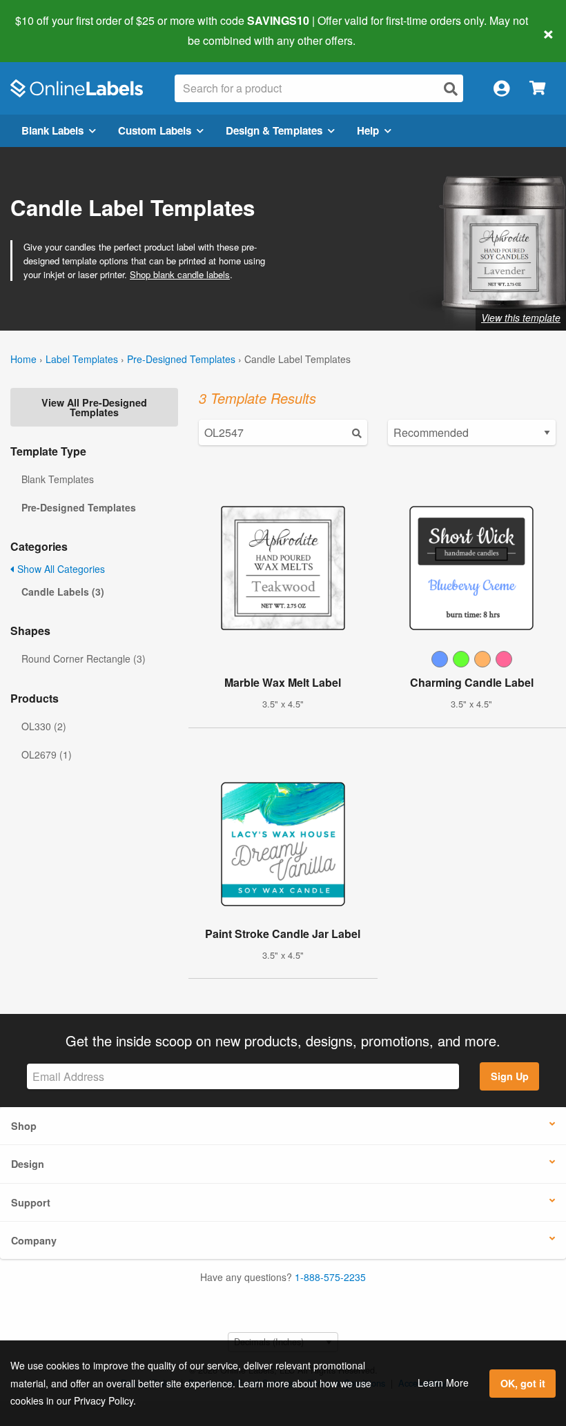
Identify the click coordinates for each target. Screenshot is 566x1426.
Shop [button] (24, 1126)
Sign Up (510, 1076)
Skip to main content (50, 30)
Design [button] (27, 1164)
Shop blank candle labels (180, 274)
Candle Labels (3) (62, 591)
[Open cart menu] (537, 88)
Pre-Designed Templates (181, 359)
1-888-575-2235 (330, 1277)
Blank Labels (52, 130)
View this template (520, 317)
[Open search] (450, 88)
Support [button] (30, 1202)
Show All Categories (59, 569)
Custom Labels (154, 130)
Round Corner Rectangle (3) (83, 658)
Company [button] (34, 1240)
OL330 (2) (43, 726)
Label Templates (82, 359)
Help (368, 130)
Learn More (443, 1382)
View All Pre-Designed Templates (94, 407)
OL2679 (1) (46, 754)
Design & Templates (274, 130)
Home (23, 359)
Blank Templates (57, 479)
